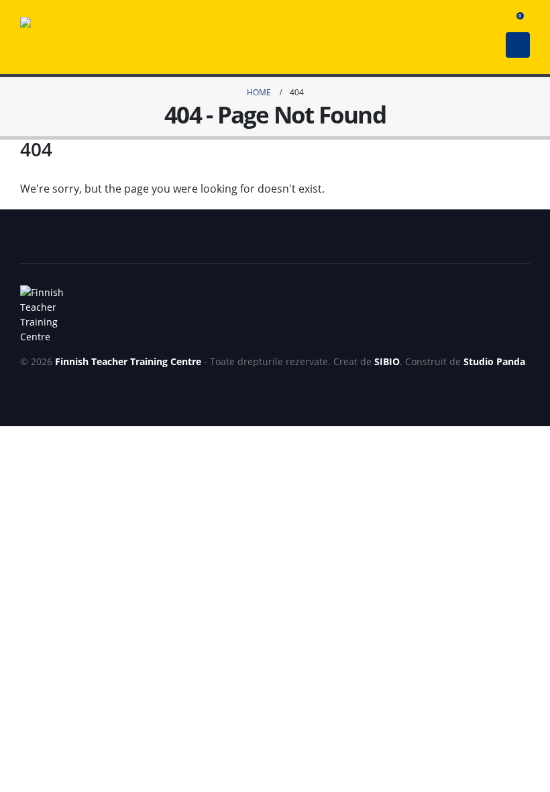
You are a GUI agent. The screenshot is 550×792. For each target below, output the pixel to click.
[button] (493, 19)
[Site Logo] (37, 37)
